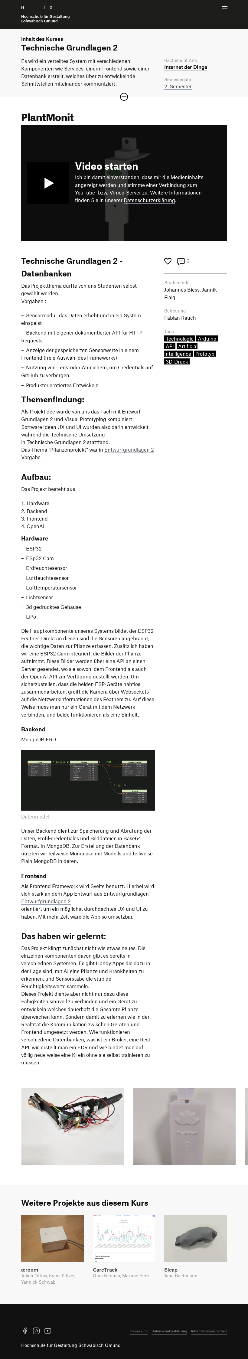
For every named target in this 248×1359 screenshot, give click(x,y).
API (170, 346)
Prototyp (204, 354)
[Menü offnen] (224, 8)
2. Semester (178, 86)
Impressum (139, 1331)
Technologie (180, 338)
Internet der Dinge (185, 67)
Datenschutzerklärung (149, 200)
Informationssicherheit (209, 1331)
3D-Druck (177, 361)
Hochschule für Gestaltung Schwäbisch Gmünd (71, 1345)
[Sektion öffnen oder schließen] (124, 96)
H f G (45, 14)
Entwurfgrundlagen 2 (129, 449)
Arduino (207, 338)
